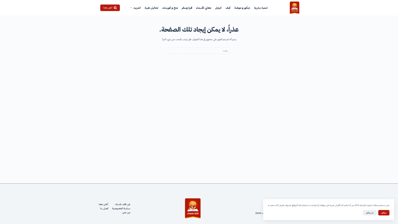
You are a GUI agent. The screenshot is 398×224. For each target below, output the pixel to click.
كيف (227, 8)
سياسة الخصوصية (121, 208)
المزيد (137, 8)
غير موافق (370, 212)
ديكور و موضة (242, 8)
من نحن (126, 212)
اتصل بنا (104, 208)
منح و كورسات (170, 8)
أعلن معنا (107, 7)
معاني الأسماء (203, 8)
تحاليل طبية (151, 8)
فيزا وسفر (187, 8)
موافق (383, 212)
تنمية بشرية (261, 8)
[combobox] (208, 51)
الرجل (218, 8)
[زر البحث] (177, 51)
